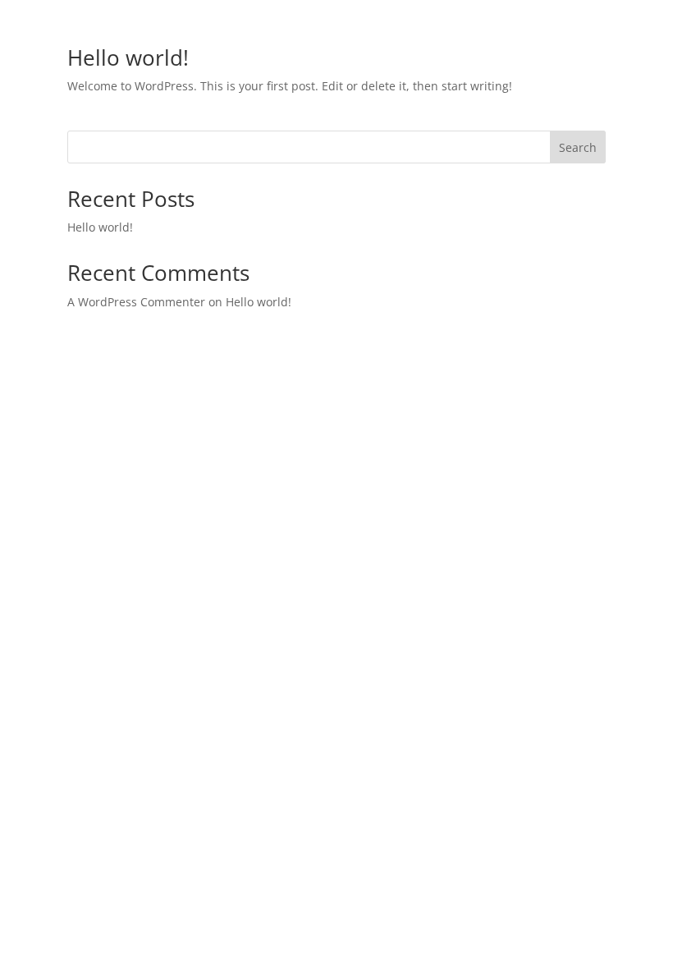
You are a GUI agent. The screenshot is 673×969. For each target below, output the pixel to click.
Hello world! (128, 57)
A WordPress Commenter (136, 302)
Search (578, 147)
